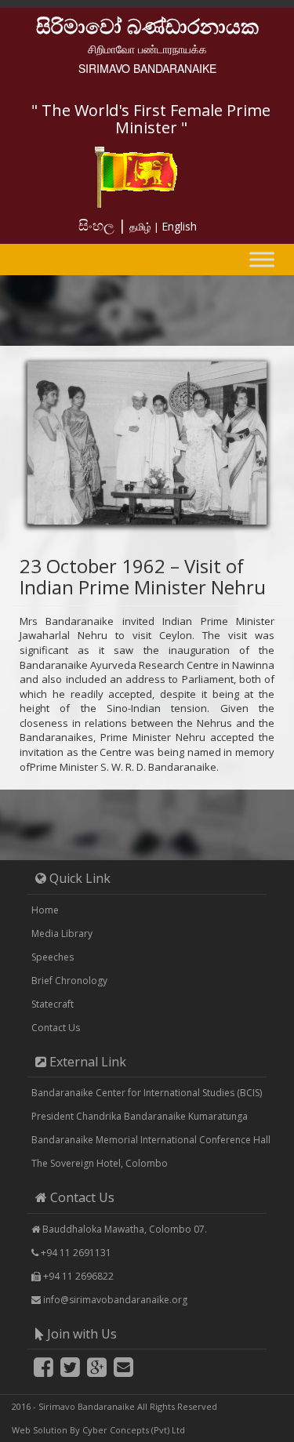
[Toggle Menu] (261, 259)
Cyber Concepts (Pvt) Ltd (133, 1430)
